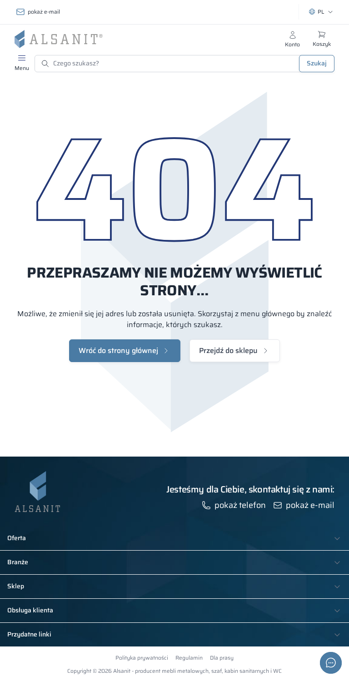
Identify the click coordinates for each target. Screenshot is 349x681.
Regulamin (189, 657)
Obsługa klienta (30, 610)
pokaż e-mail (44, 11)
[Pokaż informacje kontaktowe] (331, 663)
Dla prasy (222, 657)
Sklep (15, 586)
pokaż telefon (240, 505)
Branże (17, 562)
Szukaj (317, 63)
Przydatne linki (29, 634)
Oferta (16, 538)
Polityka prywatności (141, 657)
